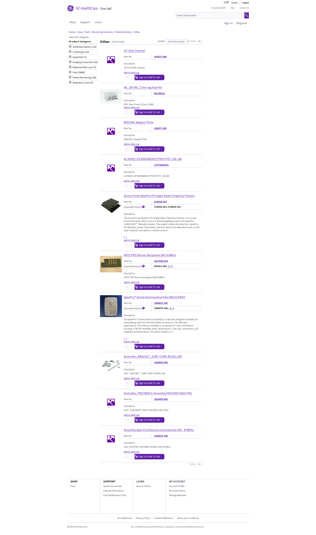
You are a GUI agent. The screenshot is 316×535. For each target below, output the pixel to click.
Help (233, 8)
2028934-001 (161, 362)
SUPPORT (109, 481)
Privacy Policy (142, 518)
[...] (125, 237)
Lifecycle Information (113, 490)
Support (85, 22)
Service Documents (112, 486)
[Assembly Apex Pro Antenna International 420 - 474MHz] (111, 448)
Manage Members (177, 495)
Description (129, 63)
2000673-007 (161, 303)
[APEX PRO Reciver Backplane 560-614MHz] (111, 273)
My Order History (177, 490)
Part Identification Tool (114, 495)
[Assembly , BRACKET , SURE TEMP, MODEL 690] (111, 374)
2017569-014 (161, 261)
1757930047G (161, 165)
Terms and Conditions (188, 518)
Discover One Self (218, 8)
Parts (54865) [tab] (79, 72)
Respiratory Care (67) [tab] (83, 82)
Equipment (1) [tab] (79, 57)
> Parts (86, 32)
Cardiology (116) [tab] (81, 52)
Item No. (128, 56)
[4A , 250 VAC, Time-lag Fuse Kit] (111, 105)
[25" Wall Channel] (111, 69)
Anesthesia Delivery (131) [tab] (85, 46)
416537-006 (160, 56)
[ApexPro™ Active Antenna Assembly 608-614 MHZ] (111, 315)
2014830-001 (161, 399)
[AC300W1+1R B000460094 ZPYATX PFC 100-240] (111, 177)
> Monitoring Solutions (101, 32)
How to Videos (143, 486)
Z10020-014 (160, 201)
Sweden (234, 2)
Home (72, 32)
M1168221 (159, 93)
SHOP (74, 481)
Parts (72, 486)
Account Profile (176, 486)
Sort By (161, 41)
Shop (72, 22)
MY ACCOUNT (177, 481)
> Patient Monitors (123, 32)
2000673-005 (161, 435)
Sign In (228, 23)
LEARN (140, 481)
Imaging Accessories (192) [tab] (85, 62)
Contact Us (244, 8)
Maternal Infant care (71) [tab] (84, 67)
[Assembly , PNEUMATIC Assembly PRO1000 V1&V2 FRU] (111, 411)
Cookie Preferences (163, 518)
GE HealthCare (124, 518)
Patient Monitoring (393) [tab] (84, 77)
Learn (98, 22)
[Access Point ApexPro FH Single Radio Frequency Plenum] (111, 214)
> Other (136, 32)
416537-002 (160, 128)
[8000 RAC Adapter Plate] (111, 140)
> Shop (79, 32)
